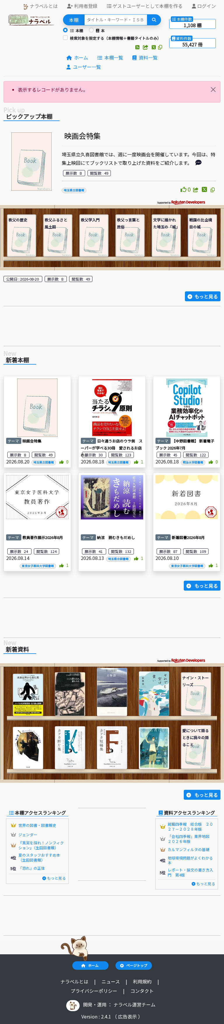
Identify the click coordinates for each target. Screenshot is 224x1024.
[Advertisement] (112, 327)
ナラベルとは (43, 5)
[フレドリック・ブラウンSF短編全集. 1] (28, 695)
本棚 (78, 30)
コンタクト (142, 990)
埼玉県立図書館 (74, 190)
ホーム (80, 57)
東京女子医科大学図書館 (38, 566)
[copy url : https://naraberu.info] (160, 46)
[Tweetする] (154, 46)
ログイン (206, 5)
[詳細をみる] (198, 162)
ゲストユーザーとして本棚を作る (147, 5)
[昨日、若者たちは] (154, 748)
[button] (138, 46)
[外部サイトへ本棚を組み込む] (146, 46)
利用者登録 (85, 5)
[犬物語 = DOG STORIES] (112, 692)
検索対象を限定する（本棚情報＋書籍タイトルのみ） (115, 38)
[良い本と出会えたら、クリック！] (184, 189)
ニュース (111, 981)
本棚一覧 (112, 57)
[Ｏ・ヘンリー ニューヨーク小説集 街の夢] (28, 748)
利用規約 (143, 981)
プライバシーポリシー (94, 990)
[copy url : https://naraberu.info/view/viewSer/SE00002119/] (213, 189)
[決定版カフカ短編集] (112, 748)
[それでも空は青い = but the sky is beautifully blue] (154, 694)
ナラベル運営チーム (134, 1004)
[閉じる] (213, 89)
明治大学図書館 (193, 462)
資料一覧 (147, 57)
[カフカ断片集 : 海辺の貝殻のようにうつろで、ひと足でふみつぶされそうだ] (70, 748)
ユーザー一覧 (86, 66)
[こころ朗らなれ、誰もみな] (70, 694)
